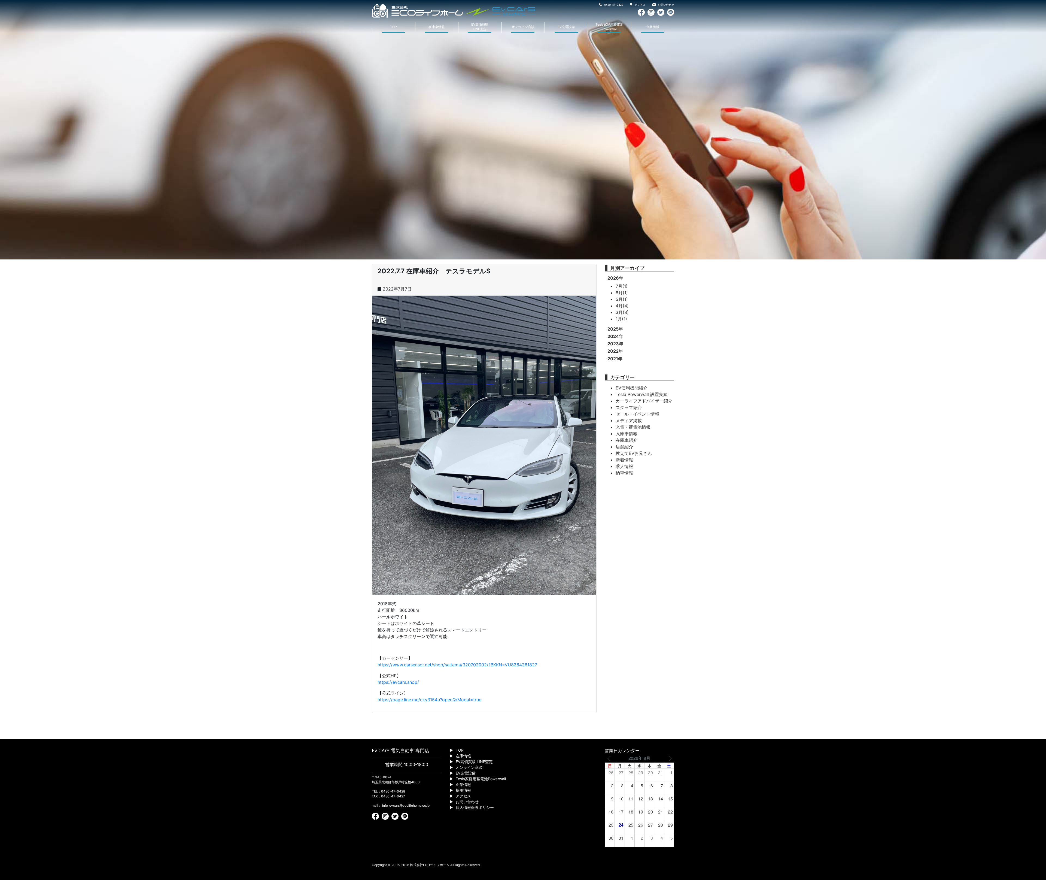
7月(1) (622, 286)
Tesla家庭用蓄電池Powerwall (609, 26)
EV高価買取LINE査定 (479, 26)
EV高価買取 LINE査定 (474, 761)
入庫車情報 (626, 433)
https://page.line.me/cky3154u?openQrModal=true (429, 699)
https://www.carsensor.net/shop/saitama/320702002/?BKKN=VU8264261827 (457, 664)
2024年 (615, 336)
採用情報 (463, 790)
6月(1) (622, 292)
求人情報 (624, 466)
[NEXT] (669, 758)
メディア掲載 (629, 420)
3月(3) (622, 312)
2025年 (615, 329)
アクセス (639, 4)
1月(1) (621, 319)
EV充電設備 (566, 27)
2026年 (615, 278)
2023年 (615, 343)
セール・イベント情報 (637, 414)
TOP (393, 27)
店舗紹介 (624, 446)
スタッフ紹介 (629, 407)
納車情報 (624, 473)
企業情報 (652, 27)
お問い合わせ (665, 4)
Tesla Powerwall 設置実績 (642, 394)
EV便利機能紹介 (631, 388)
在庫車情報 (436, 27)
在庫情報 (463, 756)
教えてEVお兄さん (634, 453)
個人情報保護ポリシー (475, 807)
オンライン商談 (523, 27)
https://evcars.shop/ (398, 682)
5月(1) (622, 299)
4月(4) (622, 306)
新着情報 (624, 459)
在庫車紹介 (626, 440)
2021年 (614, 358)
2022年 (615, 351)
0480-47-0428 (613, 4)
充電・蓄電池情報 (633, 427)
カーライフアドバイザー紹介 (644, 401)
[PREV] (610, 758)
